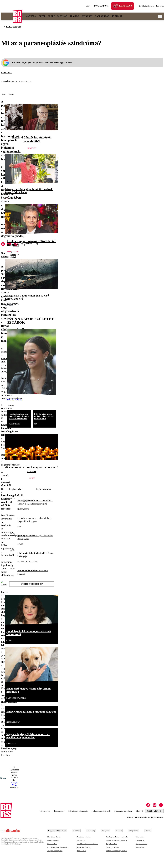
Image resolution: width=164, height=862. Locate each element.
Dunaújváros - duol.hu (83, 837)
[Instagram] (154, 805)
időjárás (9, 305)
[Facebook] (161, 805)
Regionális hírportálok (57, 831)
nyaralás (32, 148)
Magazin (105, 831)
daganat (11, 94)
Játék (88, 6)
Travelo (74, 16)
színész (32, 478)
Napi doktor (102, 16)
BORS (9, 27)
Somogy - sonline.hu (112, 847)
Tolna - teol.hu (140, 837)
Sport (51, 16)
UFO (35, 424)
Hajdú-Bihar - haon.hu (83, 847)
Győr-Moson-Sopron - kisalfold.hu (87, 844)
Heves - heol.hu (81, 851)
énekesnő (11, 405)
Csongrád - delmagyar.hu (54, 851)
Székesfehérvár (146, 6)
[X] (3, 244)
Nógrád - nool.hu (111, 844)
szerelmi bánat (12, 722)
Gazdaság (91, 831)
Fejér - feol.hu (81, 840)
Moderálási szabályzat (123, 811)
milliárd (9, 199)
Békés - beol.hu (52, 844)
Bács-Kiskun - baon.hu (54, 837)
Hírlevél (139, 811)
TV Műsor (117, 16)
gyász (20, 544)
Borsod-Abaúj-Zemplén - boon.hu (57, 847)
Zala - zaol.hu (140, 847)
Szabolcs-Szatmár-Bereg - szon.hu (116, 851)
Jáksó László (12, 252)
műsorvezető (14, 424)
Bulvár (119, 831)
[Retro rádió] (117, 6)
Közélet (76, 831)
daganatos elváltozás (27, 562)
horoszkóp (11, 744)
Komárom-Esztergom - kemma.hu (116, 840)
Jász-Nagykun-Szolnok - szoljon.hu (117, 837)
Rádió (148, 831)
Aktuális (31, 16)
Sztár (42, 16)
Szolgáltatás (133, 831)
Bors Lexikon (101, 6)
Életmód (62, 16)
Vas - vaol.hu (140, 840)
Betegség (17, 27)
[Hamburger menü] (7, 16)
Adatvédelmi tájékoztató (78, 811)
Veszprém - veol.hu (141, 844)
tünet (4, 94)
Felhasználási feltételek (101, 811)
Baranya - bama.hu (53, 840)
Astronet (87, 16)
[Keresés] (160, 16)
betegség (6, 73)
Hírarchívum (45, 811)
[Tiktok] (148, 805)
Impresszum (59, 811)
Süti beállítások (154, 811)
